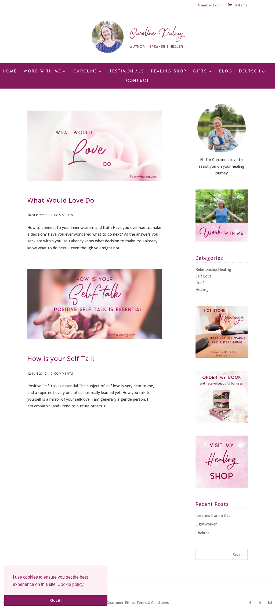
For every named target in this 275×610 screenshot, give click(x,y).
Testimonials (126, 72)
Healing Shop (168, 72)
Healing (202, 289)
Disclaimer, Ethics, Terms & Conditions (138, 602)
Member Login (210, 5)
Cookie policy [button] (70, 584)
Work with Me (42, 72)
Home (10, 72)
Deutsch (249, 72)
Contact (137, 81)
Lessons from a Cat (213, 515)
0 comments (62, 373)
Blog (225, 72)
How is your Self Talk (61, 358)
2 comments (62, 215)
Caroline (85, 72)
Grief (200, 282)
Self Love (204, 276)
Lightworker (206, 524)
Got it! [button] (56, 600)
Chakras (202, 532)
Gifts (200, 72)
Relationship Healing (213, 269)
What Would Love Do (60, 200)
